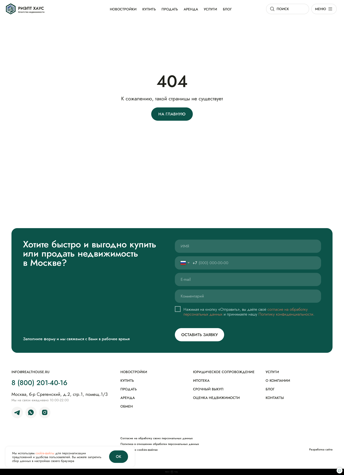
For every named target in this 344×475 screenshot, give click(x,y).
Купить (127, 381)
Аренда (191, 9)
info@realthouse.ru (30, 372)
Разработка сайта (321, 449)
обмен (126, 406)
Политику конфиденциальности (285, 314)
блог (227, 9)
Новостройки (123, 9)
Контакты (275, 398)
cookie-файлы (44, 453)
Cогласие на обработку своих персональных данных (156, 438)
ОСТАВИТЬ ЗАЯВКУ (199, 335)
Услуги (210, 9)
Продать (170, 9)
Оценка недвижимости (216, 398)
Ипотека (201, 381)
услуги (272, 372)
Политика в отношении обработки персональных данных (159, 444)
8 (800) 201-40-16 (39, 383)
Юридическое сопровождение (224, 372)
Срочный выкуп (208, 389)
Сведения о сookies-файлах (139, 449)
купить (149, 9)
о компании (278, 381)
